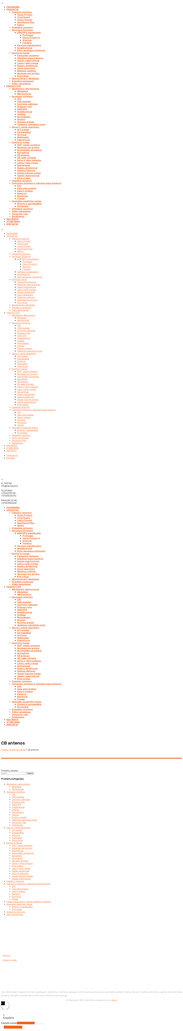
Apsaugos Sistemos (22, 30)
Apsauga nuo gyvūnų (28, 73)
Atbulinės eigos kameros (30, 58)
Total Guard (23, 17)
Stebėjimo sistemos (22, 27)
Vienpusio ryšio (20, 214)
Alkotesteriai (24, 94)
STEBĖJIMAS (13, 221)
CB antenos (23, 155)
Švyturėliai (22, 206)
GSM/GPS (22, 109)
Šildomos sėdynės (26, 71)
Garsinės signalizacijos (29, 45)
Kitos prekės (23, 178)
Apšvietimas (23, 165)
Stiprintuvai (23, 140)
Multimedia (23, 137)
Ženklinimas (18, 216)
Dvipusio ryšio (24, 106)
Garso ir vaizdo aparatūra (25, 127)
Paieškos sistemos (22, 12)
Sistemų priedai (25, 122)
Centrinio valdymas (27, 104)
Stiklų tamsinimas (21, 83)
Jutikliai (21, 114)
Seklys (20, 25)
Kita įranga (23, 76)
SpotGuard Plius (25, 22)
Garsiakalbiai (24, 132)
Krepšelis (10, 458)
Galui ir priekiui (25, 191)
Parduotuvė (12, 455)
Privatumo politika (9, 960)
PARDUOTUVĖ (13, 86)
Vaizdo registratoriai (28, 60)
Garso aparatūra (26, 68)
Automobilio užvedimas (29, 150)
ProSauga (28, 35)
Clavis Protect (24, 14)
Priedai (21, 198)
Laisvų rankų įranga (27, 63)
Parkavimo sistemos (28, 55)
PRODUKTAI (12, 9)
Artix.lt (114, 1000)
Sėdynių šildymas (26, 170)
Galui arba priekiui (26, 188)
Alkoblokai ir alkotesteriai (25, 89)
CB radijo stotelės (26, 157)
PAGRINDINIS (13, 7)
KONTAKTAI (12, 224)
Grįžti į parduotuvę (26, 1023)
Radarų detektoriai (27, 66)
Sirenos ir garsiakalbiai (29, 203)
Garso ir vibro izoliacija (29, 160)
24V (19, 99)
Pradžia (4, 750)
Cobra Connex (24, 20)
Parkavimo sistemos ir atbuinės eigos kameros (36, 183)
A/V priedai (23, 129)
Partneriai (6, 956)
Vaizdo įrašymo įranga (29, 173)
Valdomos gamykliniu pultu (31, 124)
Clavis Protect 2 (31, 37)
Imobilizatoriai (24, 48)
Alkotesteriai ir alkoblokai (25, 78)
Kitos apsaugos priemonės (31, 50)
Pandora (27, 43)
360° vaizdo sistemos (28, 145)
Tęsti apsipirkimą (13, 1027)
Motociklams (23, 117)
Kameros (22, 193)
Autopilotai (23, 152)
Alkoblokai (22, 91)
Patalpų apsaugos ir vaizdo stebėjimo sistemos (28, 901)
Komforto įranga (20, 53)
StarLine (27, 40)
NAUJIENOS (12, 219)
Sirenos (21, 119)
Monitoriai (22, 196)
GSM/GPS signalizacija (29, 32)
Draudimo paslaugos (22, 81)
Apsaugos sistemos (22, 96)
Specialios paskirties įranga (26, 201)
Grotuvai (21, 134)
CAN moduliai (24, 101)
